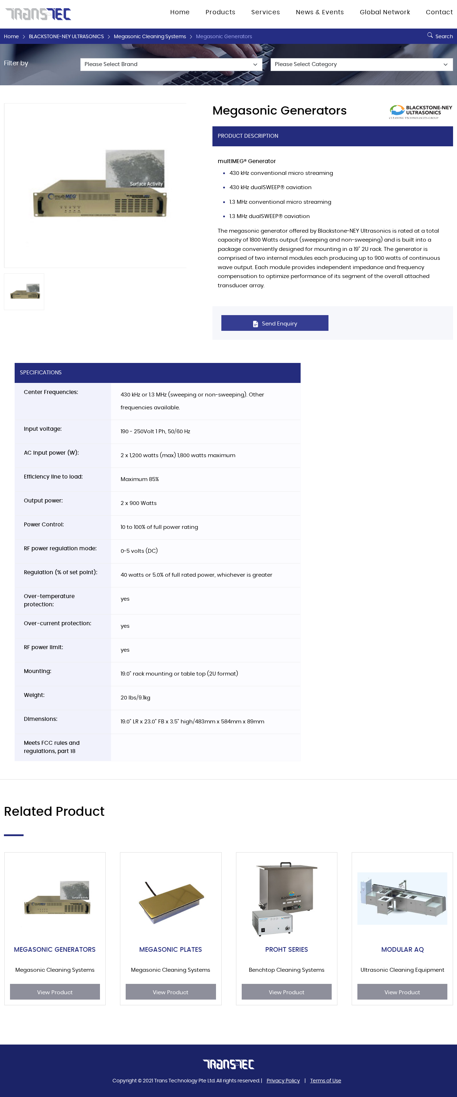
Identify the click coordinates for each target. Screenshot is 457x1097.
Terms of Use (325, 1080)
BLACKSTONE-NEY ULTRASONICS (66, 36)
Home (11, 36)
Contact (439, 12)
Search (444, 36)
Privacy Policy (283, 1080)
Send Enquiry (279, 324)
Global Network (385, 12)
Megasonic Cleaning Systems (150, 36)
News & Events (320, 12)
